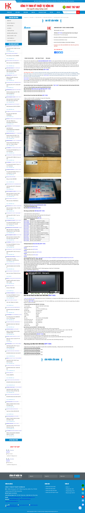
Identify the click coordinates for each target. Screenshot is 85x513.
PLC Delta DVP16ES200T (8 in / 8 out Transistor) (13, 150)
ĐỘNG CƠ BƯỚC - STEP (11, 35)
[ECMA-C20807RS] (13, 373)
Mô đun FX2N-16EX (10, 287)
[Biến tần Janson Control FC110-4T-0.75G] (13, 336)
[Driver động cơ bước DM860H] (13, 53)
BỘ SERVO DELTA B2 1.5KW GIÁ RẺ (13, 368)
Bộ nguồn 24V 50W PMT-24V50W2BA (11, 114)
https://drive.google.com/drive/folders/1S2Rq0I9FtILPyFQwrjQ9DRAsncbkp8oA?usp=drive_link (54, 257)
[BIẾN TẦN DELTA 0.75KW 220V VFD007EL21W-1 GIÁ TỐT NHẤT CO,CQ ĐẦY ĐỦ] (13, 227)
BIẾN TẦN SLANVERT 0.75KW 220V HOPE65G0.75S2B (12, 70)
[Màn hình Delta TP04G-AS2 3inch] (13, 271)
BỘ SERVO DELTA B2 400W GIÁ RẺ (12, 310)
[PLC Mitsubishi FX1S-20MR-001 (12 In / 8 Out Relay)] (13, 314)
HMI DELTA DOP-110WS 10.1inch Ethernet (13, 49)
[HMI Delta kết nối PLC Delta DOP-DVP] (13, 82)
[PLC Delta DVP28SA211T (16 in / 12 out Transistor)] (13, 242)
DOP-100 (39, 217)
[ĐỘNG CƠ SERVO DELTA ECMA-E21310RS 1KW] (13, 402)
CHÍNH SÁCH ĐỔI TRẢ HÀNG (51, 490)
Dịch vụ (33, 12)
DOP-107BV (26, 225)
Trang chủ (9, 12)
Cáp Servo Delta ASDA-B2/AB (12, 411)
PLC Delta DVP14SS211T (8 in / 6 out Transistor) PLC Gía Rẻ (13, 223)
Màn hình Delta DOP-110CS (39, 243)
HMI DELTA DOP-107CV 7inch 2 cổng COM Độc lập (13, 346)
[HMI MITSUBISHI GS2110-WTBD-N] (13, 264)
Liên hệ (58, 12)
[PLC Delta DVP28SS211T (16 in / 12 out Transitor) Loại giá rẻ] (13, 293)
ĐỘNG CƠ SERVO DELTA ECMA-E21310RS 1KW (13, 404)
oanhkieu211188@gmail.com (14, 497)
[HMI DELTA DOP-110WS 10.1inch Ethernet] (13, 46)
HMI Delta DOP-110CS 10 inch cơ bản (13, 252)
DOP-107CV (26, 229)
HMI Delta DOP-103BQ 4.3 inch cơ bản (13, 158)
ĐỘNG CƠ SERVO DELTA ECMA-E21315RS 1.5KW (13, 419)
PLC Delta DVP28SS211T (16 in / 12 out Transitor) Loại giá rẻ (13, 295)
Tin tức (51, 12)
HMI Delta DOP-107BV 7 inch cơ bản (13, 216)
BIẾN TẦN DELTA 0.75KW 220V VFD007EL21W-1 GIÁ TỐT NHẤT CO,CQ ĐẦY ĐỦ (13, 230)
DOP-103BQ (26, 220)
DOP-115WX (26, 240)
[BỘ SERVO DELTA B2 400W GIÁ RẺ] (13, 307)
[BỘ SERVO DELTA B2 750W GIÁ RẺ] (13, 322)
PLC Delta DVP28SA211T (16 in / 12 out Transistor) (13, 245)
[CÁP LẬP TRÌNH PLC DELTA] (13, 300)
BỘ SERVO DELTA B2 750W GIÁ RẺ (12, 324)
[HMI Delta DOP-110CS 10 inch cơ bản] (38, 36)
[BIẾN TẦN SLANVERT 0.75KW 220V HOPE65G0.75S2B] (13, 68)
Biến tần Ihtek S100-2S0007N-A (13, 62)
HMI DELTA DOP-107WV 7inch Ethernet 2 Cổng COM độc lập (12, 390)
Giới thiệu (17, 12)
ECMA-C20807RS (10, 374)
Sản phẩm (25, 12)
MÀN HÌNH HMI (38, 17)
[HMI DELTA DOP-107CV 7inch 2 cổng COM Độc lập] (13, 344)
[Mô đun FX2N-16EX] (13, 285)
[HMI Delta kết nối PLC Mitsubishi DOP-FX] (13, 184)
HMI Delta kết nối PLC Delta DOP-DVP (13, 85)
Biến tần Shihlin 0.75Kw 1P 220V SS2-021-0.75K (13, 208)
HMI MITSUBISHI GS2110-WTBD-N (13, 266)
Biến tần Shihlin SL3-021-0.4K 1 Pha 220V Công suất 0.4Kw (13, 100)
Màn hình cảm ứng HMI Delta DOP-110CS (41, 88)
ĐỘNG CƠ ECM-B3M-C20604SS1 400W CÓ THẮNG (13, 433)
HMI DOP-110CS (40, 334)
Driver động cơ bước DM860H (12, 55)
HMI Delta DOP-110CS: (40, 210)
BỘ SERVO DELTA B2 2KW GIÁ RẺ (13, 382)
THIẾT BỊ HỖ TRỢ (10, 30)
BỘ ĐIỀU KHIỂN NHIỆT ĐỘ (12, 33)
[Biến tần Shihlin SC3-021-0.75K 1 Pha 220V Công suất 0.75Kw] (13, 235)
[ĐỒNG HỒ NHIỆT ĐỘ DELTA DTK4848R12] (13, 75)
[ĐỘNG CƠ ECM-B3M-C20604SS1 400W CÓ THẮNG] (13, 431)
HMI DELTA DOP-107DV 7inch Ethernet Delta (12, 361)
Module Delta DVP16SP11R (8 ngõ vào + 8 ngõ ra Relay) (12, 143)
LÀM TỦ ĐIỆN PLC (10, 38)
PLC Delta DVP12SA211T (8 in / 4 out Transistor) (13, 165)
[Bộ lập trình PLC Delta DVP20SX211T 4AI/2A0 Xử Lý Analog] (13, 256)
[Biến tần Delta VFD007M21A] (13, 198)
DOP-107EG (26, 232)
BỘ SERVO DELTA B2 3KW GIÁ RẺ (13, 396)
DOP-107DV (26, 231)
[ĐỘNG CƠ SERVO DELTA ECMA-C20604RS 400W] (13, 329)
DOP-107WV (26, 226)
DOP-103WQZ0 (27, 223)
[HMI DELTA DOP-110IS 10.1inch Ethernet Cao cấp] (13, 423)
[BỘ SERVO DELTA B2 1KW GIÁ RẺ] (13, 351)
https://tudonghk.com (14, 499)
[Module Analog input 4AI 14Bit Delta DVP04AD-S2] (13, 90)
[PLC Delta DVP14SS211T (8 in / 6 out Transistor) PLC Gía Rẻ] (13, 220)
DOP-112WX (26, 238)
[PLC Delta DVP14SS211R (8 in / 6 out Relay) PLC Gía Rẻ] (13, 169)
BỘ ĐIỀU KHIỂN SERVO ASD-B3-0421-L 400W (13, 281)
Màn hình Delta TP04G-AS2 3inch (13, 273)
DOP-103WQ (26, 222)
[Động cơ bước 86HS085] (13, 177)
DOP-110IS (26, 235)
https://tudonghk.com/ (31, 271)
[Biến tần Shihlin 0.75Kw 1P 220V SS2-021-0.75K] (13, 206)
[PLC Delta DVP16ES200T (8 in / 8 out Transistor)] (13, 148)
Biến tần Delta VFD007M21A (12, 200)
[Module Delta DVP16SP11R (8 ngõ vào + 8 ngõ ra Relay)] (13, 140)
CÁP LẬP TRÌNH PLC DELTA (12, 302)
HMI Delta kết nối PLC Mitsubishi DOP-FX (13, 187)
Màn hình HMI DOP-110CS (30, 298)
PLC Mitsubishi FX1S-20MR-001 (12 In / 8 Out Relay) (13, 317)
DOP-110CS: (46, 69)
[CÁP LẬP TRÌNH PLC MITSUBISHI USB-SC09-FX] (13, 119)
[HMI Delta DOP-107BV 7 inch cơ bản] (13, 213)
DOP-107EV (26, 228)
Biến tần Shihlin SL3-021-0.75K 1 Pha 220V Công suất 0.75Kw (13, 194)
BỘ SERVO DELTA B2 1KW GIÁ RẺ (13, 353)
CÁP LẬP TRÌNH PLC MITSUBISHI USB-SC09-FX (11, 121)
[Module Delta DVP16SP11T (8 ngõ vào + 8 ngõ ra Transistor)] (13, 133)
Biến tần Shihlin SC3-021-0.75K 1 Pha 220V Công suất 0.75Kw (13, 237)
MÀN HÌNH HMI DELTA (47, 17)
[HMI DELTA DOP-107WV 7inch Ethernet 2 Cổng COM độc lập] (13, 387)
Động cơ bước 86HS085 (11, 179)
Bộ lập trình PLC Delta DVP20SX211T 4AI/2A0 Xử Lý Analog (12, 259)
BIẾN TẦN (9, 20)
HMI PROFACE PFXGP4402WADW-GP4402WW (12, 129)
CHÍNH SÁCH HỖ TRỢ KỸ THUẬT (52, 492)
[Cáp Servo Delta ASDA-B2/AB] (13, 409)
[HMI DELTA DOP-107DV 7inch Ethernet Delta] (13, 358)
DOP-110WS (26, 234)
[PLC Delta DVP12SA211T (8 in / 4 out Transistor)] (13, 162)
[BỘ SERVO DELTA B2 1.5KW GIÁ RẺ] (13, 365)
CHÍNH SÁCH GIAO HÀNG (51, 486)
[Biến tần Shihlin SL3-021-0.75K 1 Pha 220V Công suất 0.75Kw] (13, 191)
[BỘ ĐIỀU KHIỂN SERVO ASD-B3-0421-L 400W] (13, 278)
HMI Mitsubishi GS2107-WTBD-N (13, 106)
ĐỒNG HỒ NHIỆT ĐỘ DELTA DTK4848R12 (12, 78)
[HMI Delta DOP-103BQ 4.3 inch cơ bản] (13, 155)
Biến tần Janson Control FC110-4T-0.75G (13, 339)
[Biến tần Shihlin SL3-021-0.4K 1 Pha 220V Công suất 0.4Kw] (13, 97)
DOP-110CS (60, 32)
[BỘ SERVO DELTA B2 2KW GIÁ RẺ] (13, 380)
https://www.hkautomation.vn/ (11, 501)
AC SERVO (9, 28)
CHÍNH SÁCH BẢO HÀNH (50, 488)
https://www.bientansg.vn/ (43, 271)
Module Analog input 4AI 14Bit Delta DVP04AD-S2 (13, 92)
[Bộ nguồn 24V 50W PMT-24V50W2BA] (13, 111)
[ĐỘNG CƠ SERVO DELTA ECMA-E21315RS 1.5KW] (13, 416)
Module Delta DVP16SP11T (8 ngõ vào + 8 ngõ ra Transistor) (12, 136)
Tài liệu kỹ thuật (42, 12)
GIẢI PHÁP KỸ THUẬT (11, 40)
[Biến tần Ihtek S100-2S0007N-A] (13, 61)
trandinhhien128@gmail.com (28, 497)
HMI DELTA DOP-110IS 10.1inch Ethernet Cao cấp (13, 426)
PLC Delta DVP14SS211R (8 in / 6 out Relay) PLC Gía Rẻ (13, 172)
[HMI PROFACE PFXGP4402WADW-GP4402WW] (13, 126)
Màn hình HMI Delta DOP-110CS (34, 207)
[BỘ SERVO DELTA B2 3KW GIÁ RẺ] (13, 394)
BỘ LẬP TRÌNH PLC (11, 23)
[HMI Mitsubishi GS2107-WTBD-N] (13, 104)
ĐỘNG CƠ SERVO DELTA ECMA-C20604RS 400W (13, 332)
